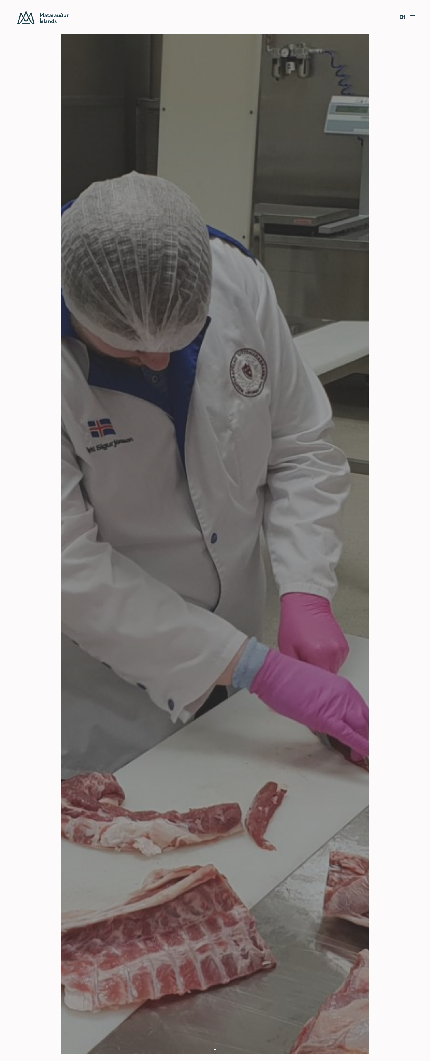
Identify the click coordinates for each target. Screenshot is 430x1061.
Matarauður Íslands (43, 17)
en (402, 17)
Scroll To (215, 1047)
